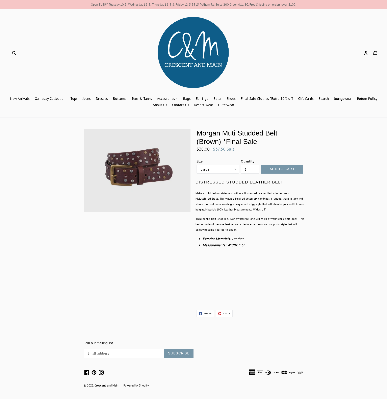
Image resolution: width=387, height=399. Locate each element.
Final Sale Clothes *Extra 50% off (267, 98)
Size (200, 161)
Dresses (102, 98)
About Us (160, 104)
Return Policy (367, 98)
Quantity (247, 161)
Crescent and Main (107, 385)
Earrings (202, 98)
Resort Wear (203, 104)
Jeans (87, 98)
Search (324, 98)
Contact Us (180, 104)
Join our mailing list (98, 343)
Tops (74, 98)
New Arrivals (20, 98)
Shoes (231, 98)
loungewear (343, 98)
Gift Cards (306, 98)
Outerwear (226, 104)
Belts (217, 98)
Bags (187, 98)
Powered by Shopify (136, 385)
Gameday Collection (50, 98)
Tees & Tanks (141, 98)
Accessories (168, 98)
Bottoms (119, 98)
